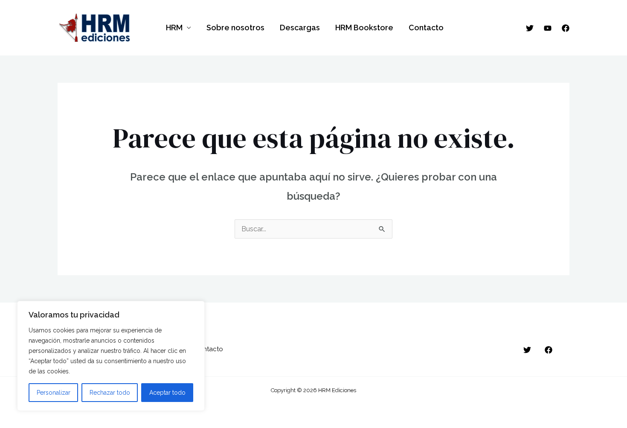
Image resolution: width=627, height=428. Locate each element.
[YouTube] (548, 28)
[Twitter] (530, 28)
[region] (111, 356)
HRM (174, 27)
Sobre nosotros (235, 27)
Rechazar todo (110, 392)
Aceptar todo (167, 392)
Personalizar (53, 392)
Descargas (300, 27)
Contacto (426, 27)
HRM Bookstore (364, 27)
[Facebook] (565, 28)
